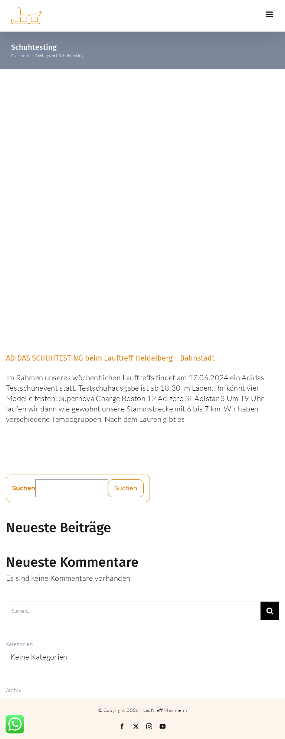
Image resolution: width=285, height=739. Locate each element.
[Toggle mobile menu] (270, 14)
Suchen (23, 488)
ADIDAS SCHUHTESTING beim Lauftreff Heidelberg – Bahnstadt (110, 358)
